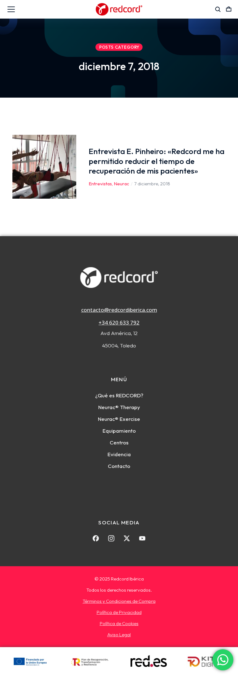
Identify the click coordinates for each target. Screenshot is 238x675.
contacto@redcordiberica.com (119, 309)
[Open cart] (229, 9)
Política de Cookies (119, 623)
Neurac (121, 184)
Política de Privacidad (119, 612)
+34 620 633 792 (119, 322)
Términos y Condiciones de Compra (119, 601)
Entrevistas (100, 184)
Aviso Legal (119, 635)
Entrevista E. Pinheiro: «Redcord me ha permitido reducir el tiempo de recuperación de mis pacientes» (156, 161)
